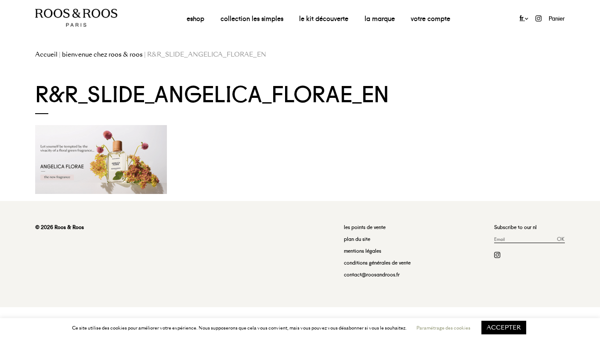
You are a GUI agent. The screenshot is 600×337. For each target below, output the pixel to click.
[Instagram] (538, 17)
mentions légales (362, 250)
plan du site (357, 238)
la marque (380, 18)
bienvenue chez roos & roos (102, 54)
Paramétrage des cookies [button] (443, 328)
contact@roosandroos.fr (372, 274)
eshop (195, 18)
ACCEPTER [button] (504, 327)
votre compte (430, 18)
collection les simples (251, 18)
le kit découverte (323, 18)
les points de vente (365, 226)
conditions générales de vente (377, 262)
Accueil (46, 54)
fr (522, 17)
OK (560, 238)
